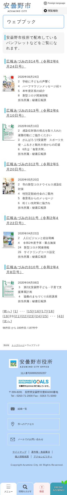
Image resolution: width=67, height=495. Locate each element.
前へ (7, 311)
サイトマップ (19, 452)
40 (60, 316)
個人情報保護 (22, 456)
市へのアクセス (26, 424)
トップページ (18, 345)
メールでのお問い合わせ (30, 439)
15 (30, 311)
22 (24, 316)
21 (17, 316)
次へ (7, 321)
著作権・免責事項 (40, 452)
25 (45, 316)
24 (38, 316)
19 (6, 316)
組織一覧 (22, 408)
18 (51, 311)
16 (37, 311)
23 (31, 316)
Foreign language (56, 3)
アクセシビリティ (43, 456)
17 (44, 311)
